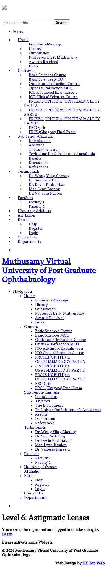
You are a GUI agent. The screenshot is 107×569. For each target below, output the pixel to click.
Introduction (40, 140)
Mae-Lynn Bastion (44, 189)
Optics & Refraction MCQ (51, 88)
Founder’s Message (45, 44)
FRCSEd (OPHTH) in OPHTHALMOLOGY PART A (60, 359)
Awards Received (43, 61)
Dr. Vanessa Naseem (46, 193)
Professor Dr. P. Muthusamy (53, 57)
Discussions (39, 162)
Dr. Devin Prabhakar (47, 184)
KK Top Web (94, 563)
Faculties (25, 197)
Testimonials (29, 171)
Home (23, 40)
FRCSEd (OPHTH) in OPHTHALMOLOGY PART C (60, 376)
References (38, 167)
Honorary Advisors (34, 211)
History (35, 48)
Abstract (36, 145)
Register (36, 228)
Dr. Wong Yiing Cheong (49, 175)
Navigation (22, 291)
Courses (25, 70)
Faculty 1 (36, 202)
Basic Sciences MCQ (46, 79)
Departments (29, 241)
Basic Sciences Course (47, 75)
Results (35, 158)
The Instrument (43, 149)
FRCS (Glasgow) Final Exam (52, 132)
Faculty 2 (36, 206)
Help (33, 224)
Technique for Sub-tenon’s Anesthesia (62, 154)
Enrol (22, 219)
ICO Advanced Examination (53, 92)
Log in (7, 534)
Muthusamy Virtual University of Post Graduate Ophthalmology (49, 270)
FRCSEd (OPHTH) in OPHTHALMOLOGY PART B (60, 368)
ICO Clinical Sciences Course (53, 97)
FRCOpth (37, 127)
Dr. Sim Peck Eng (44, 180)
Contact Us (27, 237)
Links (33, 66)
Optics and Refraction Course (54, 83)
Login (33, 233)
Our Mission (39, 53)
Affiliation (26, 215)
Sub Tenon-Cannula (35, 136)
